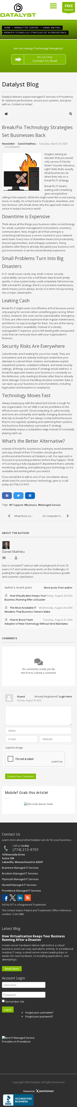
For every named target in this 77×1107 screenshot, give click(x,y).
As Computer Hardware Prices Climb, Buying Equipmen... (59, 516)
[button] (71, 114)
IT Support (17, 505)
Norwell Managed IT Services (19, 885)
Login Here (65, 696)
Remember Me (14, 1001)
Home (7, 27)
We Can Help (45, 59)
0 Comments (12, 147)
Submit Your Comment (20, 776)
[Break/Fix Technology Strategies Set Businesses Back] (21, 172)
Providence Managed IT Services (21, 890)
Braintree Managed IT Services (20, 867)
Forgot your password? (39, 1016)
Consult (68, 7)
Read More (12, 968)
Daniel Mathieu (52, 27)
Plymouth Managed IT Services (20, 879)
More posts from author (58, 587)
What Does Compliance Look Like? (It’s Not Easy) (26, 516)
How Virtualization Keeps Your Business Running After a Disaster (33, 938)
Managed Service (50, 505)
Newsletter (8, 143)
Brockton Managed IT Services (20, 873)
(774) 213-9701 (26, 849)
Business (31, 505)
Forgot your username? (39, 1012)
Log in (8, 1010)
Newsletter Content (26, 27)
